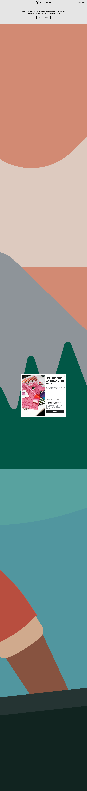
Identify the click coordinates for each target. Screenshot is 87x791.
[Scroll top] (84, 788)
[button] (2, 2)
